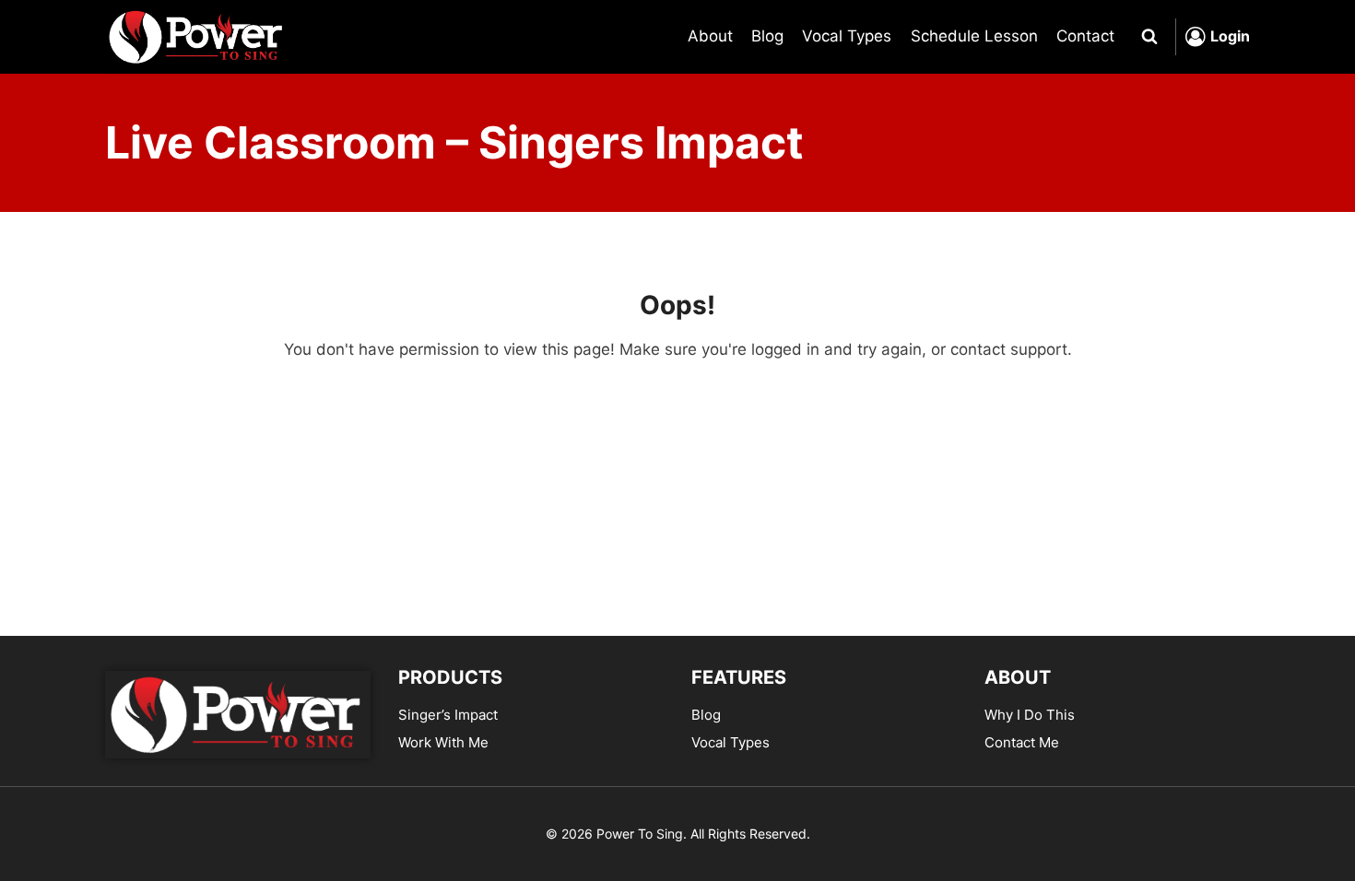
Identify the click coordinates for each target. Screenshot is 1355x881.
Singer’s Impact (448, 714)
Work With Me (443, 742)
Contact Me (1021, 742)
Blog (767, 36)
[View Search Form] (1149, 36)
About (710, 36)
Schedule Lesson (974, 36)
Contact (1085, 36)
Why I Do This (1029, 714)
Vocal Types (846, 36)
